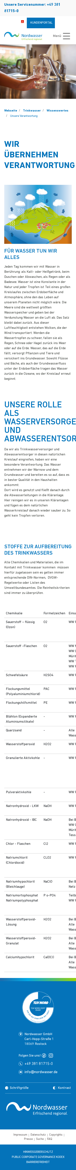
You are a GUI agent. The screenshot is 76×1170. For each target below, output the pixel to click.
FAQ (49, 1139)
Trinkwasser (32, 110)
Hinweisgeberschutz (38, 1152)
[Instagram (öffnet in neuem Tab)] (52, 1055)
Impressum (20, 1134)
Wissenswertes (57, 110)
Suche (40, 1139)
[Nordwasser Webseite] (23, 36)
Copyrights (55, 1134)
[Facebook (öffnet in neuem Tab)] (45, 1055)
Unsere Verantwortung (24, 116)
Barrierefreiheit (38, 1162)
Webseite (10, 110)
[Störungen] (22, 21)
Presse (28, 1139)
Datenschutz (38, 1134)
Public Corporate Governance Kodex (38, 1157)
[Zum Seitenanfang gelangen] (38, 1128)
